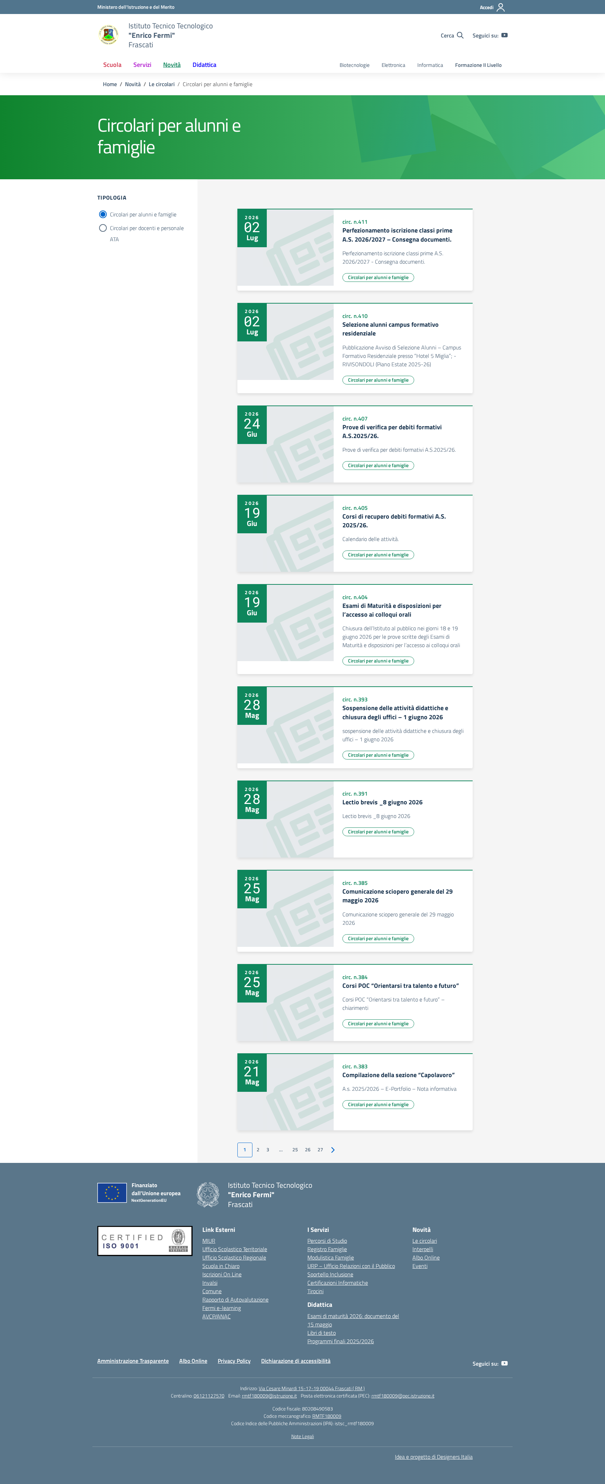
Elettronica (393, 65)
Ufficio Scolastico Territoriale (234, 1249)
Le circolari (424, 1240)
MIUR (208, 1240)
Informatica (430, 65)
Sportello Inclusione (330, 1274)
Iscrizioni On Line (222, 1274)
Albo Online (426, 1257)
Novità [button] (172, 64)
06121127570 (209, 1395)
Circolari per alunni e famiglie (143, 214)
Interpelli (422, 1249)
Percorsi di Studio (327, 1240)
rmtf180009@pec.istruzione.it (402, 1395)
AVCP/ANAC (216, 1316)
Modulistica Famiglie (330, 1257)
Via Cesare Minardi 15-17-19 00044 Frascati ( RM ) (312, 1388)
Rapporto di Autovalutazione (235, 1299)
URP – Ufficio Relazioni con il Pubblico (351, 1266)
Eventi (419, 1266)
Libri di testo (321, 1333)
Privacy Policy (234, 1361)
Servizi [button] (142, 64)
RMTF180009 (326, 1416)
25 (295, 1149)
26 (308, 1149)
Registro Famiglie (327, 1249)
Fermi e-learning (221, 1308)
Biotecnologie (355, 65)
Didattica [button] (204, 64)
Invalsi (209, 1282)
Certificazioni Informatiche (337, 1282)
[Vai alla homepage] (108, 35)
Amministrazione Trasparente (133, 1361)
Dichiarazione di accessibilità (296, 1361)
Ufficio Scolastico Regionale (234, 1257)
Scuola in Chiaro (220, 1266)
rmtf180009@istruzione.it (269, 1395)
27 (320, 1149)
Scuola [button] (112, 64)
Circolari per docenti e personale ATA (147, 229)
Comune (212, 1291)
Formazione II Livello (478, 65)
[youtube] (504, 35)
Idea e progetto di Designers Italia (434, 1456)
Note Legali (302, 1436)
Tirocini (315, 1291)
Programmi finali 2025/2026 (340, 1341)
